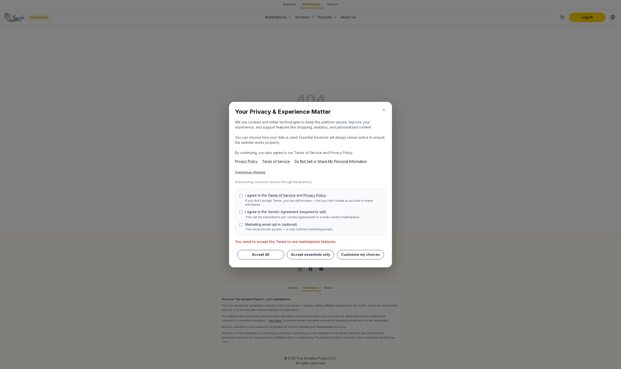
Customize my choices (360, 254)
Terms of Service (276, 161)
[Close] (384, 110)
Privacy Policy (246, 161)
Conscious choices (250, 172)
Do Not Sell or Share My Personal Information (330, 161)
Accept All (260, 254)
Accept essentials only (310, 254)
